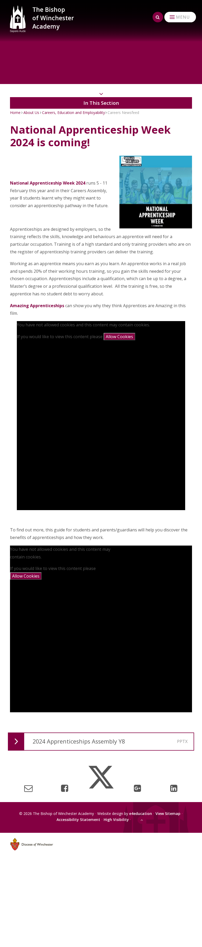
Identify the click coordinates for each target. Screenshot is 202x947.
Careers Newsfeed (123, 112)
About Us (31, 112)
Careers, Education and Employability (73, 112)
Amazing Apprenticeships (37, 305)
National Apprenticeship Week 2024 (47, 183)
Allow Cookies (119, 336)
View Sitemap (167, 813)
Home (15, 112)
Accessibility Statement (78, 819)
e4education (140, 813)
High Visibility (116, 819)
